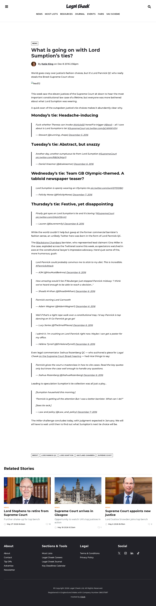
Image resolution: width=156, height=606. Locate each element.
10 (50, 524)
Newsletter (9, 570)
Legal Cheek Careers (52, 557)
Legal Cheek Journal (52, 561)
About (7, 553)
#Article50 (79, 124)
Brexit (35, 455)
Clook (82, 597)
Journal (80, 14)
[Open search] (149, 6)
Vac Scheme (113, 14)
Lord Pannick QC (48, 455)
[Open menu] (6, 6)
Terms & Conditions (90, 553)
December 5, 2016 (78, 135)
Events (91, 14)
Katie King (47, 64)
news (6, 507)
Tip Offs (8, 561)
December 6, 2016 (83, 164)
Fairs (101, 14)
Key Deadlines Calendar (53, 566)
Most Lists (51, 14)
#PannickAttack (44, 266)
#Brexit (108, 124)
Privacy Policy (87, 557)
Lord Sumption (66, 455)
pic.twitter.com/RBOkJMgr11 (51, 157)
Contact (8, 557)
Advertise (8, 566)
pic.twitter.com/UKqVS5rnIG (51, 217)
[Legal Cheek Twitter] (119, 553)
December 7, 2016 (82, 194)
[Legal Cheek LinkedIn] (132, 553)
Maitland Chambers (86, 455)
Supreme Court (105, 455)
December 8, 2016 (74, 223)
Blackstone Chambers (48, 242)
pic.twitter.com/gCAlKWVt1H (101, 128)
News (39, 14)
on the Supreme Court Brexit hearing (60, 356)
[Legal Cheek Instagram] (125, 553)
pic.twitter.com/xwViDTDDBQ (106, 188)
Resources (66, 14)
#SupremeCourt (76, 128)
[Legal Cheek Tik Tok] (138, 553)
